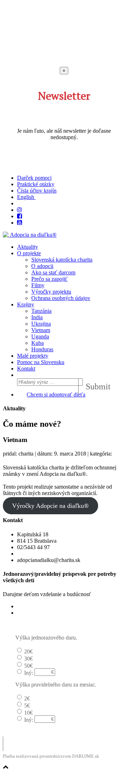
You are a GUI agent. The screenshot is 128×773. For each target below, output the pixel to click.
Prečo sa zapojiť (49, 279)
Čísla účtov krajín (37, 191)
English (26, 197)
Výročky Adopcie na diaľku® (50, 505)
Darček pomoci (34, 178)
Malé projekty (32, 356)
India (37, 317)
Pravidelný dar (33, 613)
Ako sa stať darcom (53, 272)
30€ (28, 659)
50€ (28, 666)
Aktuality (27, 247)
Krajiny (25, 304)
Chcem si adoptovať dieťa (56, 394)
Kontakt (26, 369)
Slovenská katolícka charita (61, 260)
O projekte (29, 253)
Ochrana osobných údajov (60, 298)
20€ (28, 651)
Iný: (28, 673)
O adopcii (42, 266)
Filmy (37, 285)
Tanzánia (41, 311)
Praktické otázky (35, 184)
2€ (27, 698)
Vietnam (40, 330)
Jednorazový (31, 606)
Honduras (42, 349)
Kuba (37, 343)
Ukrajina (41, 324)
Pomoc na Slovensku (40, 362)
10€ (28, 713)
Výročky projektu (51, 292)
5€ (27, 706)
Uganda (40, 336)
